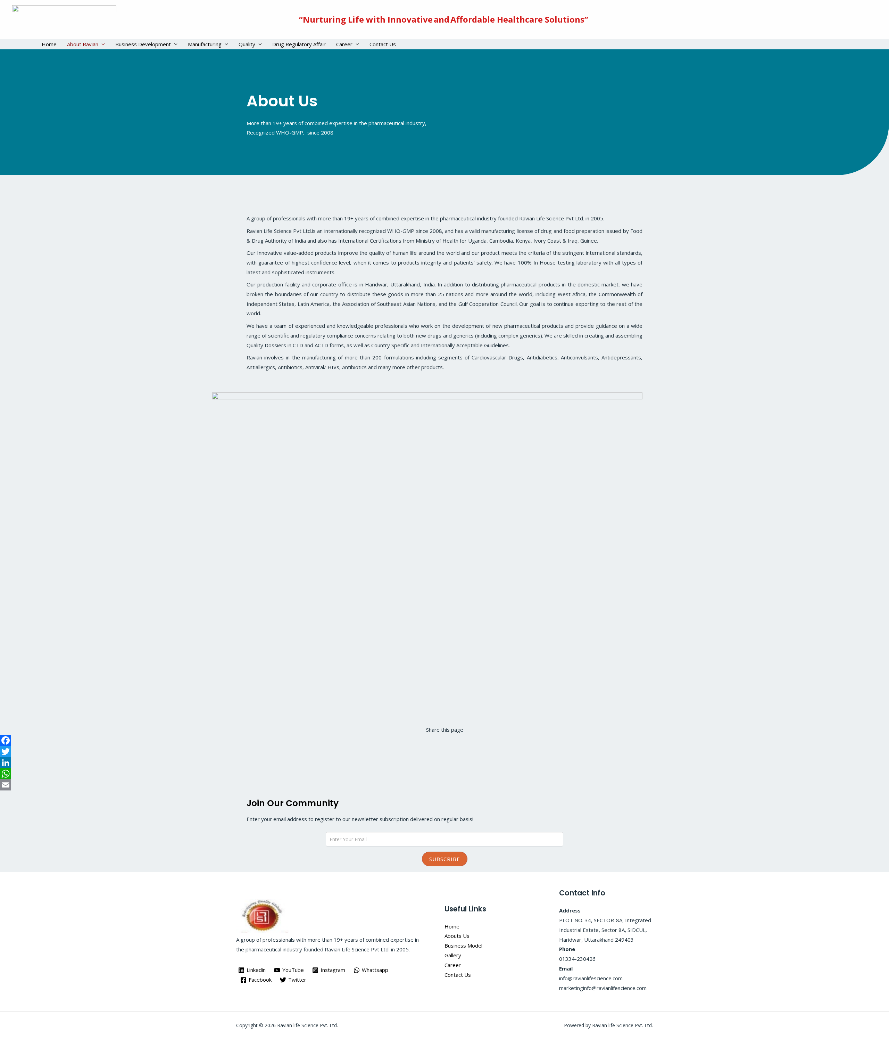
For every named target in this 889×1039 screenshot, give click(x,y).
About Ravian (82, 44)
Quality (247, 44)
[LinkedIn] (444, 762)
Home (49, 44)
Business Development (143, 44)
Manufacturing (205, 44)
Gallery (452, 955)
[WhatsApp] (444, 773)
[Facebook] (444, 740)
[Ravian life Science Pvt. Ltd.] (64, 18)
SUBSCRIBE (444, 858)
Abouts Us (457, 935)
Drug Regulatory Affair (299, 44)
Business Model (463, 945)
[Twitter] (444, 751)
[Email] (444, 784)
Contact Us (382, 44)
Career (344, 44)
